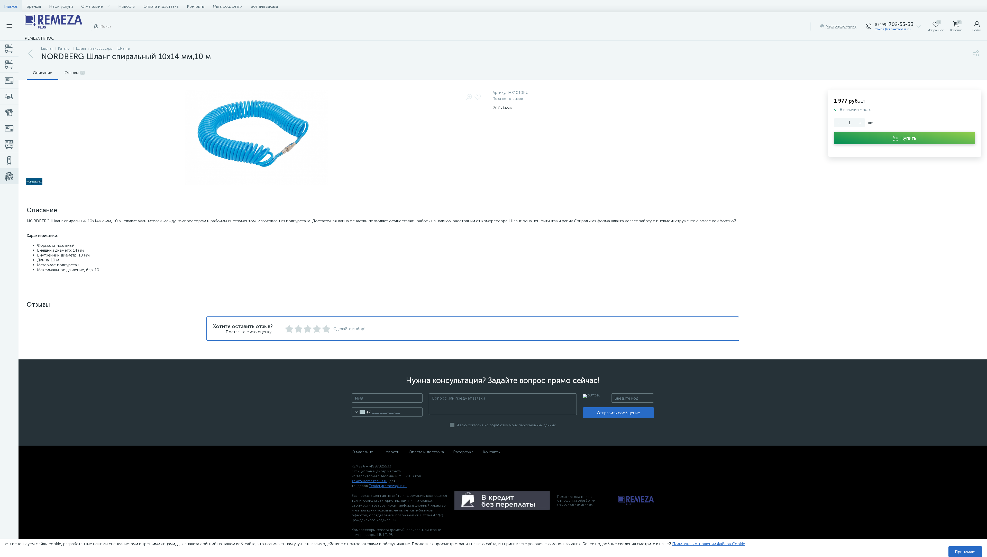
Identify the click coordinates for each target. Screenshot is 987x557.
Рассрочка (463, 451)
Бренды (33, 6)
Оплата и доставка (161, 6)
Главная (11, 6)
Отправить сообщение (618, 412)
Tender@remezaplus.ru (388, 486)
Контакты (196, 6)
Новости (126, 6)
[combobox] (361, 412)
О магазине (92, 6)
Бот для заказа (264, 6)
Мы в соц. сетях (227, 6)
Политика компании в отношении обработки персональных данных (576, 500)
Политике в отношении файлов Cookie (708, 543)
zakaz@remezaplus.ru (893, 29)
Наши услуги (61, 6)
